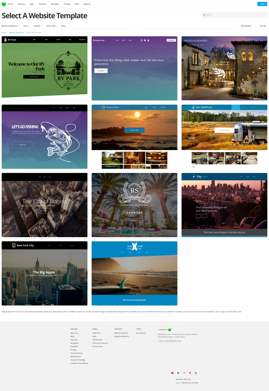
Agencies (87, 4)
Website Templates (16, 32)
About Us (74, 333)
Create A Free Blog (78, 360)
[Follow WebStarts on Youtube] (172, 373)
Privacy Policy (97, 346)
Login (262, 4)
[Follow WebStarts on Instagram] (184, 373)
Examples (74, 346)
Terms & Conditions (100, 343)
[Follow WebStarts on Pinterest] (190, 373)
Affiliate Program (121, 333)
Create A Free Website (79, 363)
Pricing (67, 4)
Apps (32, 4)
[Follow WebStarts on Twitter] (178, 373)
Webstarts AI (76, 356)
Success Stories (77, 353)
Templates (55, 4)
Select (44, 66)
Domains (42, 4)
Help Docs (96, 333)
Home (10, 4)
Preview (44, 72)
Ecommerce (141, 333)
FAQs (77, 4)
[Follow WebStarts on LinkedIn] (195, 373)
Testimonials (97, 340)
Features (21, 4)
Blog (72, 336)
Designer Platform (121, 336)
